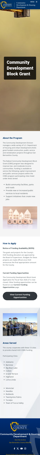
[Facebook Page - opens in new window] (14, 448)
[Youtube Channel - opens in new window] (21, 448)
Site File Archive (20, 440)
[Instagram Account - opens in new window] (25, 448)
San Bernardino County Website (20, 442)
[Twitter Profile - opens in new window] (18, 448)
